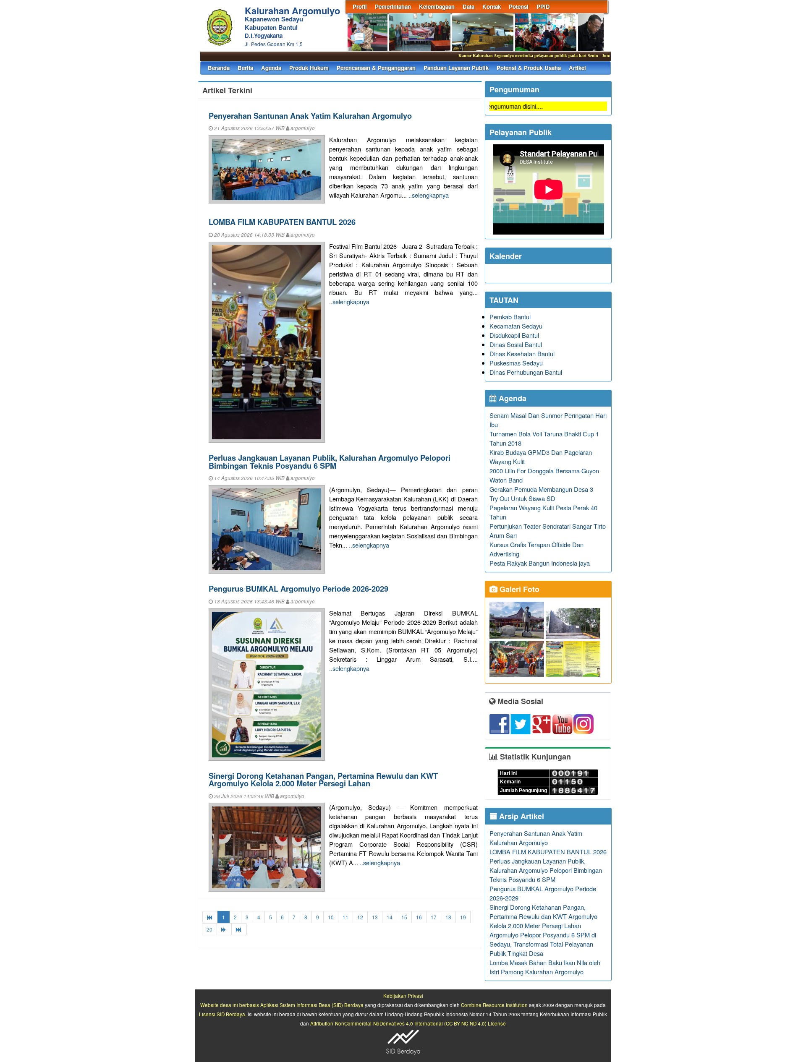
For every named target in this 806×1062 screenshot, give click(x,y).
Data (468, 6)
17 (434, 917)
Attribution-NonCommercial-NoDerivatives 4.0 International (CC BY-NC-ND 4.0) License (408, 1023)
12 (360, 917)
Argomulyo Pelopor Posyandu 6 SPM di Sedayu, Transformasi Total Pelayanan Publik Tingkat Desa (542, 944)
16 (419, 917)
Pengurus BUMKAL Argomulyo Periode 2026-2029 (298, 588)
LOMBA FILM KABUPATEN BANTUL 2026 (282, 221)
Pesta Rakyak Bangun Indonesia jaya (539, 562)
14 (390, 917)
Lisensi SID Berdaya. (222, 1014)
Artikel (577, 68)
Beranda (219, 68)
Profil (360, 6)
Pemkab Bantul (510, 316)
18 (448, 917)
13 (375, 917)
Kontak (491, 6)
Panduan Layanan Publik (456, 68)
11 (345, 917)
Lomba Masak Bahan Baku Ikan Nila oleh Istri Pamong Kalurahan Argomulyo (544, 967)
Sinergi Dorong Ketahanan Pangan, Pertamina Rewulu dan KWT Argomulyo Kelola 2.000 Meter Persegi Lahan (323, 779)
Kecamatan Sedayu (515, 325)
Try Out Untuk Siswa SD (522, 498)
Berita (245, 68)
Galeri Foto (518, 589)
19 (463, 917)
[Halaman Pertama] (210, 917)
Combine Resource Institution (494, 1005)
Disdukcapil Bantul (514, 335)
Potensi (519, 6)
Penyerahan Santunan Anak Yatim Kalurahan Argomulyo (310, 115)
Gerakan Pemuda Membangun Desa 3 (541, 489)
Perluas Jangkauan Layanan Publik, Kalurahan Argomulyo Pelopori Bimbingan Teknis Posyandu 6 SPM (329, 461)
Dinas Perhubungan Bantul (525, 372)
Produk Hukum (309, 68)
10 (331, 917)
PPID (543, 6)
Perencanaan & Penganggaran (376, 68)
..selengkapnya (428, 194)
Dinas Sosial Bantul (515, 344)
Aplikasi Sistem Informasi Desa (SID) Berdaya (312, 1005)
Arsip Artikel (520, 816)
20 (209, 929)
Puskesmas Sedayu (516, 362)
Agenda (271, 68)
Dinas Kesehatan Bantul (522, 353)
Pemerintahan (393, 6)
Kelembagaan (437, 6)
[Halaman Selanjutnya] (224, 929)
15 (404, 917)
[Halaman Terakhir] (239, 929)
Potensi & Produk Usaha (529, 68)
